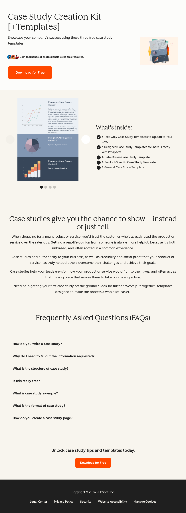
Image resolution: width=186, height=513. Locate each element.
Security (86, 501)
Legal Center (38, 501)
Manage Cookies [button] (145, 501)
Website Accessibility (112, 501)
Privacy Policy (64, 501)
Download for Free (30, 73)
